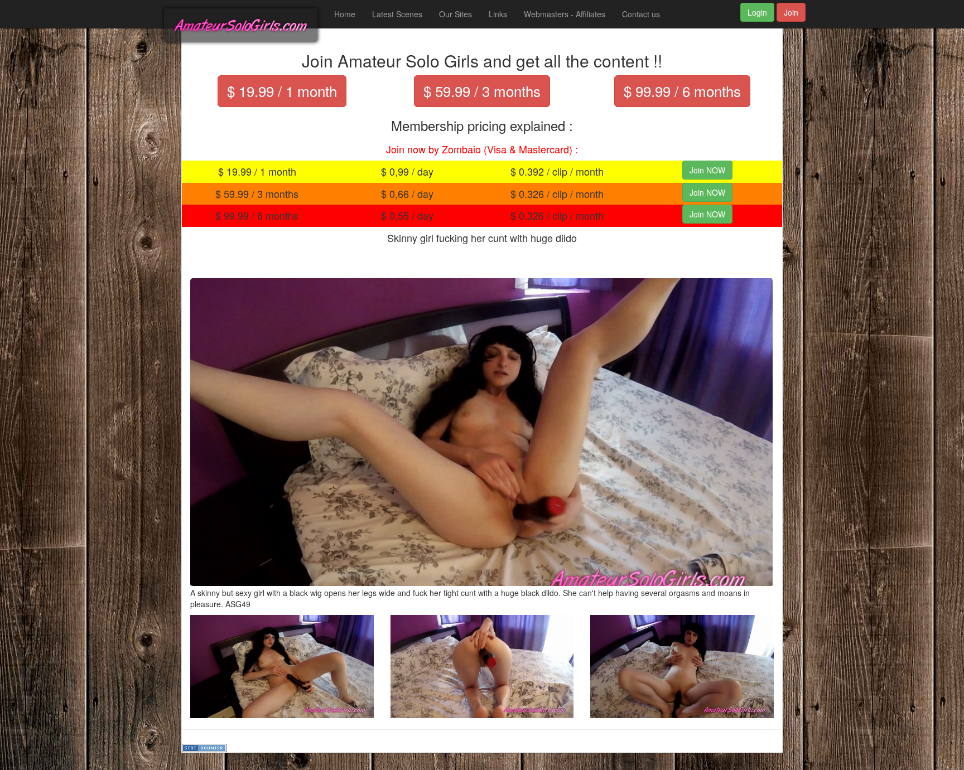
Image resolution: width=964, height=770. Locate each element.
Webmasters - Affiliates (564, 14)
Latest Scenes (397, 14)
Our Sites (455, 14)
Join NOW (707, 170)
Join (791, 12)
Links (498, 14)
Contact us (641, 14)
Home (344, 14)
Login (757, 12)
